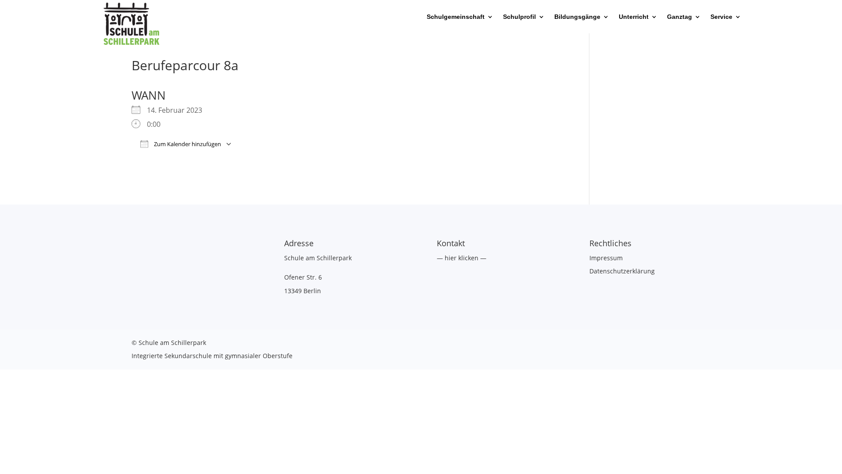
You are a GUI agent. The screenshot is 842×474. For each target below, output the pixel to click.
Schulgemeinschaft (456, 16)
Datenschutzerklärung (622, 271)
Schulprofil (519, 16)
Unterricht (634, 16)
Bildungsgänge (577, 16)
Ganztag (679, 16)
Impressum (606, 258)
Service (721, 16)
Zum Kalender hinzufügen (187, 144)
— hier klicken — (461, 258)
